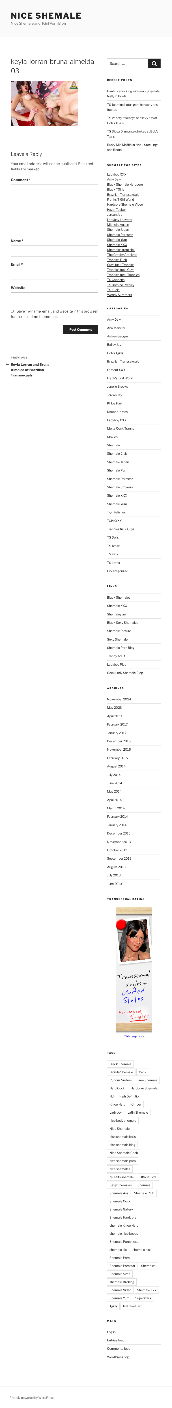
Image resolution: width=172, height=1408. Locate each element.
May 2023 (114, 707)
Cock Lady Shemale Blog (125, 673)
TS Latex (113, 563)
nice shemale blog (122, 1145)
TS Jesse (113, 546)
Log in (111, 1332)
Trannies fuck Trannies (123, 275)
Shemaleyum (116, 614)
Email (17, 264)
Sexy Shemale (117, 639)
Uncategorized (117, 571)
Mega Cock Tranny (120, 428)
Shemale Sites (120, 1274)
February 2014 (117, 816)
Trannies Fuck (117, 260)
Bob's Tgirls (115, 353)
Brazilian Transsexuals (123, 194)
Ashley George (117, 336)
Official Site (148, 1177)
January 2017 (116, 733)
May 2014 (114, 791)
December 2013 (119, 833)
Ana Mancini (116, 328)
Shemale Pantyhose (124, 1241)
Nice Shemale (46, 16)
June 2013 (114, 884)
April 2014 (114, 800)
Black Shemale (120, 1064)
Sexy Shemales (121, 1185)
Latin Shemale (137, 1112)
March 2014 (116, 808)
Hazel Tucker (116, 209)
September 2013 (119, 858)
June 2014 (114, 783)
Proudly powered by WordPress (31, 1397)
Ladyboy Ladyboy (119, 220)
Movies (112, 437)
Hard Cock (117, 1088)
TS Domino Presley (120, 285)
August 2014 (116, 766)
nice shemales (120, 1169)
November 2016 (119, 749)
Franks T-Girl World (120, 199)
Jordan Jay (114, 214)
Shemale (113, 445)
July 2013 (114, 875)
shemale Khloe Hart (124, 1225)
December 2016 (119, 741)
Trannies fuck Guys (120, 270)
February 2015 (117, 758)
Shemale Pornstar (120, 235)
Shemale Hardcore (123, 1217)
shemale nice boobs (124, 1233)
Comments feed (118, 1348)
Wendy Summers (119, 295)
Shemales (148, 1266)
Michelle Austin (118, 224)
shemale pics (142, 1250)
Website (18, 288)
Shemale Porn (117, 470)
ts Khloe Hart (132, 1306)
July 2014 (114, 775)
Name (17, 241)
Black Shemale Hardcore (125, 184)
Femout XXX (116, 370)
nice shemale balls (123, 1137)
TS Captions (116, 280)
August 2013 (116, 867)
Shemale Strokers (120, 487)
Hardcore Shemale (144, 1088)
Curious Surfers (121, 1080)
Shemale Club (117, 453)
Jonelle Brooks (117, 386)
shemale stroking (122, 1282)
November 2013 (119, 842)
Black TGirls (115, 189)
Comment (21, 180)
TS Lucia (113, 290)
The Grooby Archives (122, 254)
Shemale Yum (117, 239)
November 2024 (119, 699)
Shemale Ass (119, 1193)
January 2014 (117, 825)
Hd (112, 1096)
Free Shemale (147, 1080)
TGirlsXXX (114, 521)
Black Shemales (118, 597)
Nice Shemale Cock (124, 1153)
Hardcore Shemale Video (125, 204)
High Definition (129, 1096)
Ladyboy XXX (117, 174)
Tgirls (113, 1306)
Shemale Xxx (146, 1290)
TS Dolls (113, 537)
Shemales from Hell (121, 250)
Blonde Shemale (121, 1072)
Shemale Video (120, 1290)
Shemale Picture (119, 631)
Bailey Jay (114, 344)
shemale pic (118, 1250)
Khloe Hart (114, 403)
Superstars (143, 1298)
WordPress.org (118, 1357)
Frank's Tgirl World (120, 378)
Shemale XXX (117, 245)
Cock (142, 1072)
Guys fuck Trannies (120, 265)
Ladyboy (116, 1112)
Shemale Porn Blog (120, 648)
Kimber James (117, 412)
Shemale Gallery (121, 1209)
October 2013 (117, 850)
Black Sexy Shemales (122, 622)
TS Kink (112, 554)
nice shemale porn (123, 1161)
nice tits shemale (122, 1177)
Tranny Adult (116, 656)
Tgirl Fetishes (116, 512)
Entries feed (115, 1340)
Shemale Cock (120, 1201)
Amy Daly (114, 179)
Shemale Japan (118, 229)
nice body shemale (123, 1120)
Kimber (136, 1104)
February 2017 (117, 724)
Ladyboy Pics (116, 664)
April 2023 (114, 716)
